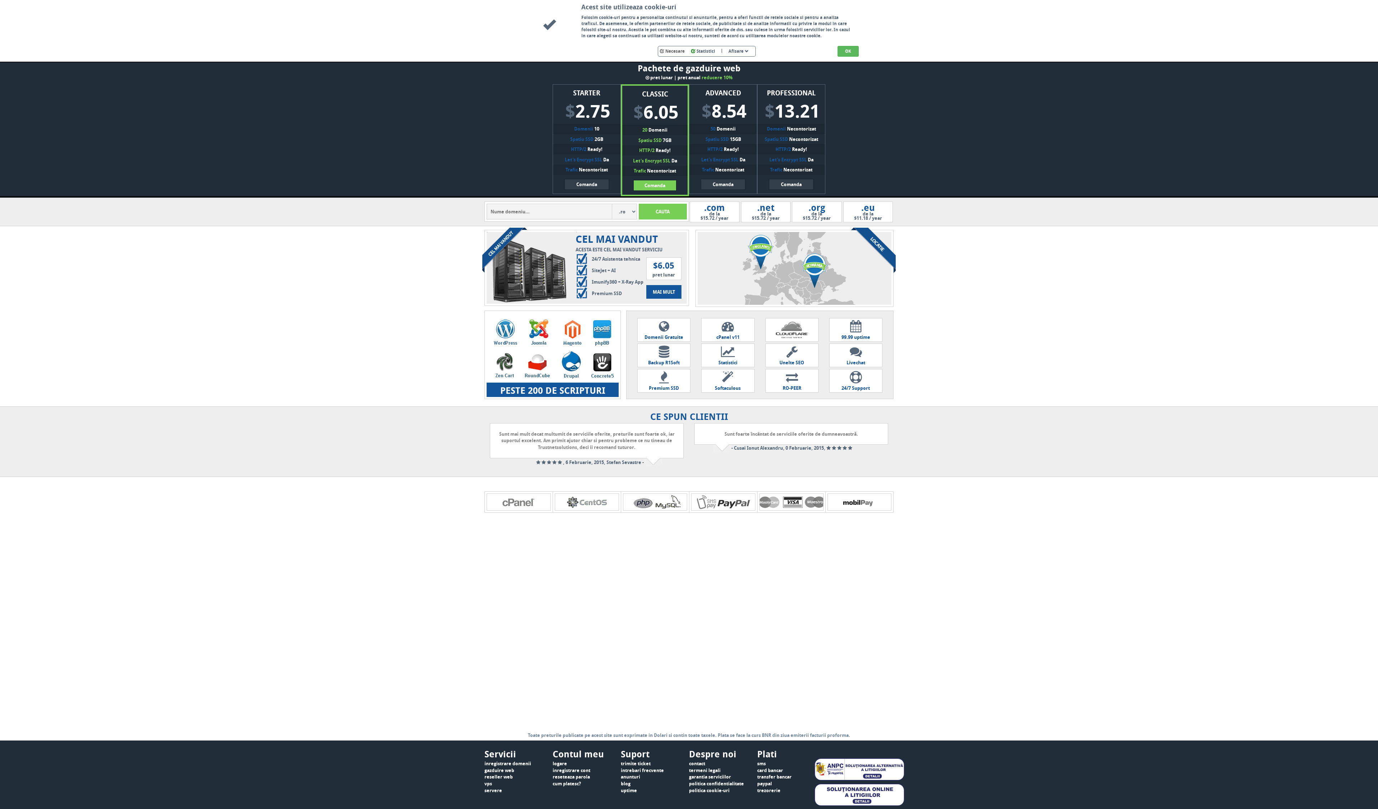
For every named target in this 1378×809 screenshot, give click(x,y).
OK (848, 51)
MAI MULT (664, 292)
